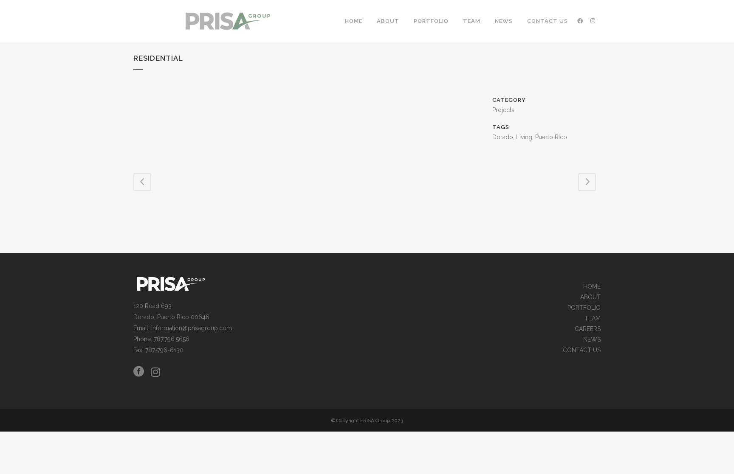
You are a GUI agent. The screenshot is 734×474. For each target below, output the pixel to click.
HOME (592, 286)
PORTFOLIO (584, 308)
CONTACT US (582, 350)
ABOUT (590, 297)
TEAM (592, 318)
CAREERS (588, 329)
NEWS (592, 340)
